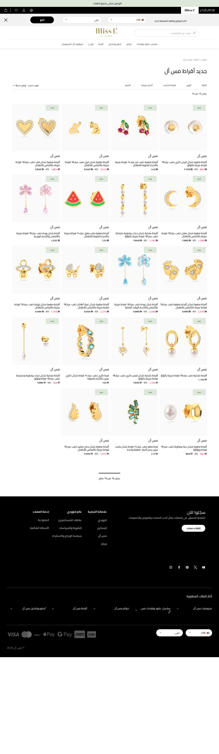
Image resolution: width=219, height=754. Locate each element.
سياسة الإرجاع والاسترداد (67, 535)
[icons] (203, 568)
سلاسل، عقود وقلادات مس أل (155, 610)
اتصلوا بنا (43, 520)
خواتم (129, 44)
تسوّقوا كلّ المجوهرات (72, 44)
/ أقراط (197, 59)
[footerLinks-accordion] (192, 610)
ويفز (104, 543)
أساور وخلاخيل (114, 44)
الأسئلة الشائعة (39, 527)
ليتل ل (91, 44)
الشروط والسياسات (70, 527)
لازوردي (102, 520)
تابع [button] (42, 19)
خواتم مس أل (121, 608)
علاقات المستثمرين (70, 520)
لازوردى (203, 59)
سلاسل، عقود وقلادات (147, 44)
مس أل (102, 535)
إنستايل (102, 527)
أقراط (101, 44)
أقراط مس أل (80, 608)
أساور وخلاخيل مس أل (34, 608)
